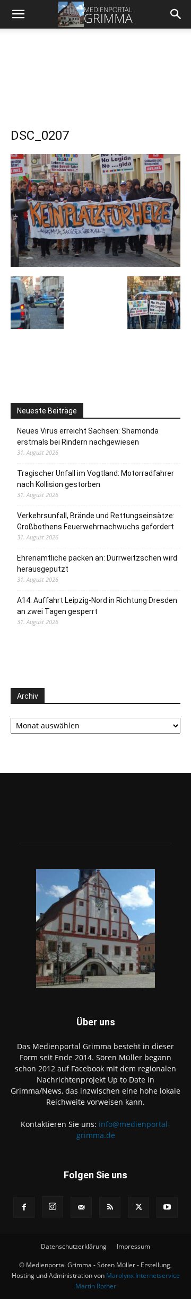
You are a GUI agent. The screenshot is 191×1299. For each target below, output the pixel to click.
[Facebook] (23, 1207)
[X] (138, 1207)
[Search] (176, 14)
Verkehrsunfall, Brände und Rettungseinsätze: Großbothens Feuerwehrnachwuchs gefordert (96, 521)
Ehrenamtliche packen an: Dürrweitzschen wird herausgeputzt (97, 563)
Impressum (133, 1246)
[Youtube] (167, 1207)
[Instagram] (52, 1206)
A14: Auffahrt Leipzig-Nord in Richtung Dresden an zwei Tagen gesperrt (97, 606)
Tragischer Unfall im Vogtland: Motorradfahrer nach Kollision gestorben (95, 479)
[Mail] (81, 1207)
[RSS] (109, 1207)
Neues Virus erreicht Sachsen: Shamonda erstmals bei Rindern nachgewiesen (88, 436)
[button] (18, 14)
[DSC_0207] (95, 209)
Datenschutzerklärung (74, 1246)
